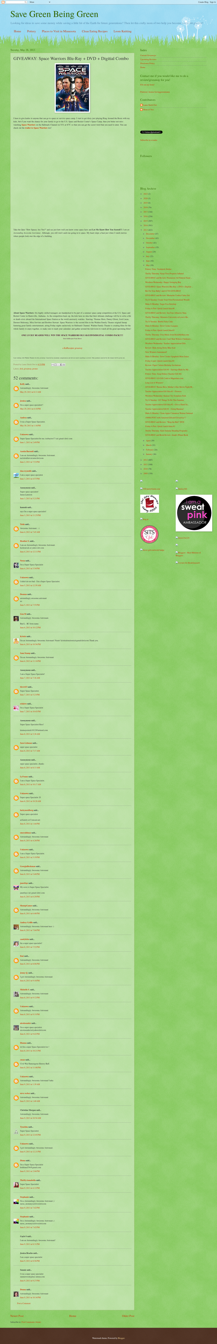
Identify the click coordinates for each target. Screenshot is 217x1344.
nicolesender (25, 1023)
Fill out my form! (147, 84)
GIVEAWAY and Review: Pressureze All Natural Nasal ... (168, 277)
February (150, 449)
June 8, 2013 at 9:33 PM (30, 1014)
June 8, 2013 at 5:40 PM (30, 874)
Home (17, 31)
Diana (22, 1160)
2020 (145, 198)
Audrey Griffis (26, 922)
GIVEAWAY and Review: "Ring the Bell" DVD (164, 422)
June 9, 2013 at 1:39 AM (30, 1084)
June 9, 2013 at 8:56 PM (30, 1260)
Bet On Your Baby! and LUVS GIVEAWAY (163, 290)
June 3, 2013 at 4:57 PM (30, 478)
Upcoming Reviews (148, 59)
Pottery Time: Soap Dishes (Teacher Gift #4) (163, 373)
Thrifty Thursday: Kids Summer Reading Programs (166, 430)
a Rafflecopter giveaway (72, 348)
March (149, 445)
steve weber (25, 1093)
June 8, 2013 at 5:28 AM (30, 734)
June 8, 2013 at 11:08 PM (30, 1067)
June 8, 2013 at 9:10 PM (30, 980)
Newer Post (16, 1316)
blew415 (23, 686)
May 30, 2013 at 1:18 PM (30, 425)
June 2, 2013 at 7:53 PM (30, 461)
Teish (22, 524)
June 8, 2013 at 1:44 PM (30, 823)
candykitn (24, 939)
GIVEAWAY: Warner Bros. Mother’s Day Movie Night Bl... (169, 386)
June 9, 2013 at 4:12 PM (30, 1188)
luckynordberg (26, 810)
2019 (145, 202)
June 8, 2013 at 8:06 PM (30, 963)
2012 (145, 459)
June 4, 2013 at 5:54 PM (30, 568)
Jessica (23, 400)
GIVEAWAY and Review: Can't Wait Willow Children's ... (168, 338)
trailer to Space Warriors (36, 127)
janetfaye (24, 883)
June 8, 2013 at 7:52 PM (30, 947)
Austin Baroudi (27, 451)
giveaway (27, 368)
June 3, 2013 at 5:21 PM (30, 498)
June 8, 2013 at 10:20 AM (30, 801)
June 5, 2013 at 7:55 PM (30, 605)
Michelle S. (25, 989)
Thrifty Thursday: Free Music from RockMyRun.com (167, 334)
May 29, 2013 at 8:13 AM (30, 392)
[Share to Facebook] (61, 364)
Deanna (23, 594)
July (148, 256)
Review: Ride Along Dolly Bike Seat (160, 347)
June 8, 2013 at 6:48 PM (30, 913)
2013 (145, 229)
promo (35, 368)
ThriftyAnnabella (28, 1180)
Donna (23, 1289)
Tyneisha (24, 1126)
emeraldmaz (25, 832)
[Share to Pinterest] (63, 364)
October (149, 242)
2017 (145, 211)
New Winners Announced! (156, 352)
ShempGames (26, 905)
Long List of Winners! (154, 382)
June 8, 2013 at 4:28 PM (30, 840)
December (150, 233)
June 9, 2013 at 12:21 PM (30, 1151)
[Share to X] (58, 364)
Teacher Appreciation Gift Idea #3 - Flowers (163, 391)
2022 (145, 193)
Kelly (22, 384)
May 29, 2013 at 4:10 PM (30, 408)
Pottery (31, 31)
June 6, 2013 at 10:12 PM (30, 627)
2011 (145, 464)
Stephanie (24, 1197)
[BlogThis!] (55, 364)
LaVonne (24, 776)
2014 (145, 225)
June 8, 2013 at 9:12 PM (30, 997)
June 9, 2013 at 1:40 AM (30, 1101)
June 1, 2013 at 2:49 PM (30, 442)
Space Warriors (29, 124)
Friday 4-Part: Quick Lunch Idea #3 (159, 330)
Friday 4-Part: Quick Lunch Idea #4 (159, 308)
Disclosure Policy (147, 63)
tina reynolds (26, 470)
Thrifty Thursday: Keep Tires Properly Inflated (164, 273)
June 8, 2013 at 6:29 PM (30, 896)
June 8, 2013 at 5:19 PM (30, 857)
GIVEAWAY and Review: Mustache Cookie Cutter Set (167, 295)
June (148, 260)
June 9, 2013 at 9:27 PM (30, 1280)
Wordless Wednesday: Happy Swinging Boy (163, 282)
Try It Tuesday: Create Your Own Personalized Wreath (167, 299)
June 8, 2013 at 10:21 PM (30, 1050)
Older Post (128, 1316)
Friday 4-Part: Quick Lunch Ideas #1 (160, 426)
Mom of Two (148, 109)
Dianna (23, 1042)
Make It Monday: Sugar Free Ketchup (160, 304)
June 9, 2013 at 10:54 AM (30, 1118)
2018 (145, 207)
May (148, 265)
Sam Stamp (25, 653)
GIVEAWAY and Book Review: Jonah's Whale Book (166, 435)
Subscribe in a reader (148, 140)
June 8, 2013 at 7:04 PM (30, 930)
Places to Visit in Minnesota (59, 31)
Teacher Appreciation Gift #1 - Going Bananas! (164, 408)
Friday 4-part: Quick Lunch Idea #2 (159, 360)
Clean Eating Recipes (95, 31)
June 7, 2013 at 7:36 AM (30, 677)
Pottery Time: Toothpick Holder (158, 269)
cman (22, 1059)
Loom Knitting (123, 31)
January (149, 454)
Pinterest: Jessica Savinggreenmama (155, 91)
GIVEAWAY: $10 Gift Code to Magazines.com (164, 378)
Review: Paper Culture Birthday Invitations (163, 365)
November (150, 238)
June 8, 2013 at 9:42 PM (30, 1033)
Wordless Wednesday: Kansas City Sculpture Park (165, 395)
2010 (145, 468)
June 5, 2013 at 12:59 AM (30, 585)
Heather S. (24, 541)
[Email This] (52, 364)
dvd (21, 368)
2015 (145, 220)
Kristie (23, 636)
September (150, 247)
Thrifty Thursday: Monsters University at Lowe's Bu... (167, 317)
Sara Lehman (26, 743)
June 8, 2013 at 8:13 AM (30, 767)
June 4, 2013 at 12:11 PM (30, 551)
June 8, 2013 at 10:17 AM (30, 784)
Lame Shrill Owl (150, 105)
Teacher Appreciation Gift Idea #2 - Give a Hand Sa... (167, 404)
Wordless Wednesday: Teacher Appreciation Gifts (165, 343)
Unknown (24, 434)
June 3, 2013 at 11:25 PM (30, 515)
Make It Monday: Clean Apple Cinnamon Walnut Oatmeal (169, 413)
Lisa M (23, 613)
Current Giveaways (148, 55)
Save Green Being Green (54, 13)
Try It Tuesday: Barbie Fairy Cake (159, 321)
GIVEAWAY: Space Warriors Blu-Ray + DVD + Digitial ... (169, 286)
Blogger (121, 1338)
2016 (145, 216)
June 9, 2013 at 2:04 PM (30, 1171)
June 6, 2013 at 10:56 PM (30, 644)
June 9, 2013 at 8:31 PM (30, 1244)
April (148, 440)
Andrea (23, 417)
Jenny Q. (24, 972)
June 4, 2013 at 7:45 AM (30, 532)
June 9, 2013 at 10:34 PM (30, 1297)
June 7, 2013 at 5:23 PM (30, 694)
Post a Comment (24, 1303)
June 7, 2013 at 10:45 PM (30, 711)
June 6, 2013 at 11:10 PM (30, 661)
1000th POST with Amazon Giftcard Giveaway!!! (165, 417)
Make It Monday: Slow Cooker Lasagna (161, 325)
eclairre (23, 703)
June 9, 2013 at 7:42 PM (30, 1207)
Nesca (23, 560)
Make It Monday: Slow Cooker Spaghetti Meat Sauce (167, 356)
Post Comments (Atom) (31, 1322)
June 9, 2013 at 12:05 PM (30, 1134)
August (149, 251)
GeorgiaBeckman (27, 866)
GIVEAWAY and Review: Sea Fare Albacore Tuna (165, 312)
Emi (22, 956)
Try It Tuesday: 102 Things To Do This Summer (164, 400)
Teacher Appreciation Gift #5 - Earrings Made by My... (167, 369)
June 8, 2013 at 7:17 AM (30, 750)
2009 (145, 473)
